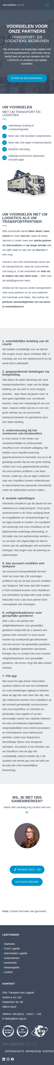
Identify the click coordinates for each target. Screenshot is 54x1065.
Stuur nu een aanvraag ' (27, 78)
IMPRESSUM (33, 1051)
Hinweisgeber (12, 967)
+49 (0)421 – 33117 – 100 (26, 1014)
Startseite (9, 943)
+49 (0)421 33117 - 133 (29, 869)
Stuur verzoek (29, 882)
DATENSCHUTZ (14, 1051)
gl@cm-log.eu (18, 1018)
